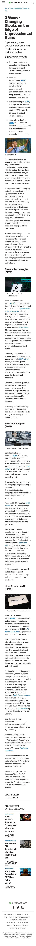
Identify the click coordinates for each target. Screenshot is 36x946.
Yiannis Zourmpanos (12, 56)
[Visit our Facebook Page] (13, 907)
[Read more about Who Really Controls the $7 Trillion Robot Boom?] (25, 872)
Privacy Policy (13, 919)
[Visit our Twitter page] (18, 907)
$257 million (24, 359)
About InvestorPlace (10, 914)
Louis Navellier (9, 835)
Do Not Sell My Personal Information (17, 922)
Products (20, 914)
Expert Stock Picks (16, 8)
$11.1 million (23, 708)
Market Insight (9, 814)
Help (5, 917)
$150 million (23, 327)
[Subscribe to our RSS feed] (22, 907)
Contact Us (27, 914)
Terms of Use (13, 928)
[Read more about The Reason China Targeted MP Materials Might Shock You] (25, 844)
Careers (11, 917)
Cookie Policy (11, 925)
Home (7, 8)
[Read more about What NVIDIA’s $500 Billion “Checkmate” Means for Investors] (25, 817)
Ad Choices (22, 919)
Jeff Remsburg (9, 887)
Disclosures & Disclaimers (22, 917)
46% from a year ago (22, 695)
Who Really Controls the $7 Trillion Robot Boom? (10, 877)
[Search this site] (32, 2)
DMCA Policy (22, 928)
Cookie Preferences (22, 925)
